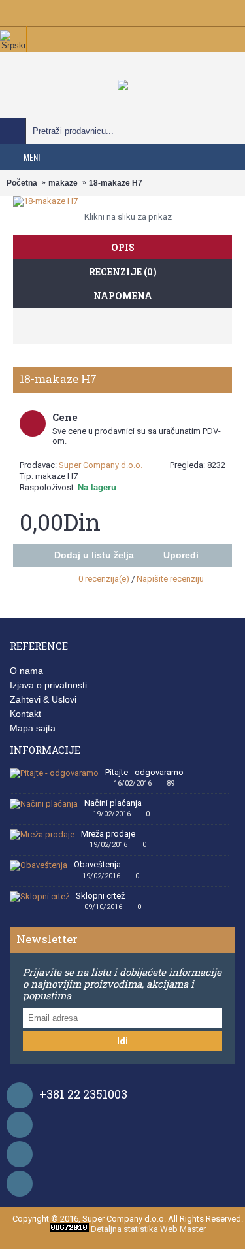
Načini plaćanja (113, 803)
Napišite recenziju (170, 579)
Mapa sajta (33, 728)
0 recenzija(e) (103, 579)
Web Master (183, 1229)
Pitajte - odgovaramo (144, 772)
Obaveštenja (97, 864)
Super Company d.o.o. (100, 465)
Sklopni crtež (100, 896)
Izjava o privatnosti (48, 685)
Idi (122, 1041)
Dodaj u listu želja (94, 555)
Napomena (122, 296)
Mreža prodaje (108, 834)
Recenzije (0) (123, 271)
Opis (123, 247)
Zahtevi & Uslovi (43, 699)
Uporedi (181, 555)
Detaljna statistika (124, 1229)
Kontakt (25, 713)
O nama (26, 670)
